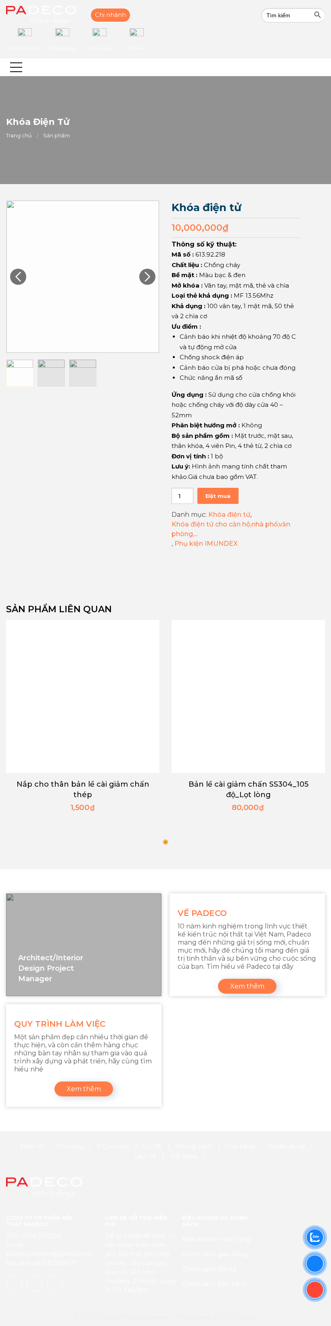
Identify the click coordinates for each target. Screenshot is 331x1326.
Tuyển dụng (286, 1146)
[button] (16, 67)
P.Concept (112, 1146)
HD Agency (239, 1317)
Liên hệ (145, 1156)
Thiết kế (32, 1146)
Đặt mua (217, 496)
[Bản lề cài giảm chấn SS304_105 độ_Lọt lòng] (248, 696)
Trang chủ (19, 135)
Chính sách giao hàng (215, 1254)
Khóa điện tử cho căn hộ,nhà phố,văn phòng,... (231, 529)
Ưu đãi (152, 1146)
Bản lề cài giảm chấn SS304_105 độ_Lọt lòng (248, 789)
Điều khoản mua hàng (216, 1239)
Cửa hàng (240, 1146)
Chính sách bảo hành (214, 1284)
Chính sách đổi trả (209, 1269)
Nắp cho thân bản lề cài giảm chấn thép (83, 789)
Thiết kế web (194, 1317)
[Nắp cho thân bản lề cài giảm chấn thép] (82, 696)
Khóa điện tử (229, 514)
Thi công (70, 1146)
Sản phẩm (56, 135)
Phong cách (193, 1146)
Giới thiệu (183, 1156)
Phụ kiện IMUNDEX (206, 543)
